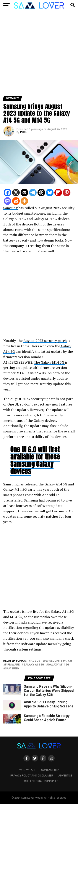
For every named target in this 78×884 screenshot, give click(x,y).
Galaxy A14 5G (33, 664)
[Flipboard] (58, 192)
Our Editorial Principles (41, 781)
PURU (23, 132)
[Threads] (41, 192)
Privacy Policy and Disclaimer (31, 775)
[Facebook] (7, 192)
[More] (24, 201)
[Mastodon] (7, 201)
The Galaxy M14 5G (49, 362)
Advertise (65, 775)
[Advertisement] (39, 55)
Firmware (12, 664)
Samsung (10, 207)
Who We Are (27, 769)
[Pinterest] (66, 192)
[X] (16, 192)
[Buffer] (24, 192)
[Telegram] (33, 192)
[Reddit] (16, 201)
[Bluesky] (50, 192)
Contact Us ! (50, 769)
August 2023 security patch (45, 340)
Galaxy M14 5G (58, 664)
